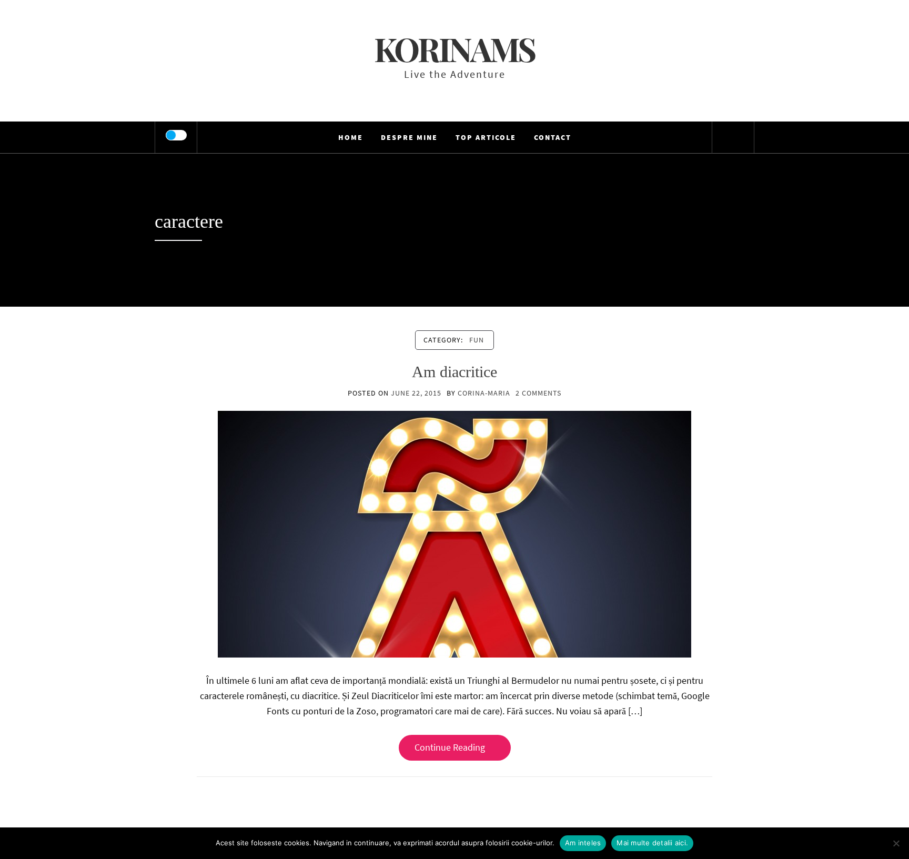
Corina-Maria (484, 393)
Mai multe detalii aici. (652, 842)
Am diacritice (454, 371)
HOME (350, 137)
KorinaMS (454, 48)
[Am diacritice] (454, 533)
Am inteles (583, 842)
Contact (552, 137)
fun (476, 340)
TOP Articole (486, 137)
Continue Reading (450, 747)
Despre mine (409, 137)
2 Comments (538, 393)
